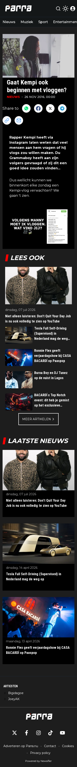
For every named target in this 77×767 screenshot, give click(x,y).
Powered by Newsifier (38, 761)
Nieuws (9, 22)
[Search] (58, 8)
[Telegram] (62, 108)
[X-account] (14, 732)
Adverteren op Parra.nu (20, 746)
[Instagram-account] (38, 732)
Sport (43, 22)
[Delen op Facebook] (38, 108)
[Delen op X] (50, 108)
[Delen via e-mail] (19, 120)
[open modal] (72, 8)
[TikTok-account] (50, 732)
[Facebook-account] (26, 732)
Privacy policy (40, 753)
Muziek (27, 22)
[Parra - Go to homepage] (18, 8)
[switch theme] (65, 9)
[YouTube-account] (62, 732)
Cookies (68, 746)
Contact (50, 746)
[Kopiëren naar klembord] (7, 120)
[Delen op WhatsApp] (26, 108)
